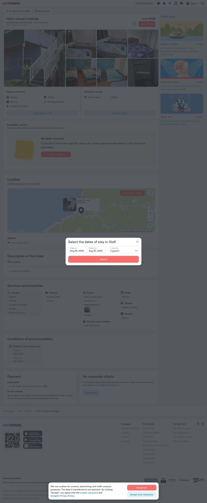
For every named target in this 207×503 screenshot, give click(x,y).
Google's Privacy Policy (62, 495)
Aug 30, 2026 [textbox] (96, 250)
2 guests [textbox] (114, 250)
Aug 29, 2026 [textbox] (77, 250)
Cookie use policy (89, 492)
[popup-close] (137, 241)
